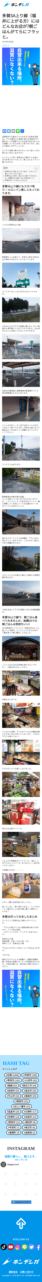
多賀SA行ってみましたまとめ (16, 180)
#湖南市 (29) (30, 1096)
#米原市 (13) (30, 1116)
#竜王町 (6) (29, 1127)
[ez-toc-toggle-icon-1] (35, 168)
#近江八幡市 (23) (21, 1106)
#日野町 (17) (30, 1111)
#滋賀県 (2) (29, 1132)
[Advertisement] (21, 106)
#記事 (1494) (12, 1075)
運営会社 (13, 1271)
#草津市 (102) (13, 1080)
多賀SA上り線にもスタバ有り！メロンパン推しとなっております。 (21, 172)
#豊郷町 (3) (13, 1132)
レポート (5, 45)
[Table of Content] (36, 168)
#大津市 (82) (30, 1080)
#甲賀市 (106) (30, 1075)
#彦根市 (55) (13, 1090)
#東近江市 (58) (29, 1085)
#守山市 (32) (13, 1096)
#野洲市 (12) (13, 1122)
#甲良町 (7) (13, 1127)
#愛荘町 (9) (30, 1122)
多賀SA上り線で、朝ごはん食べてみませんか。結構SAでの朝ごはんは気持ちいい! (21, 177)
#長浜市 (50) (30, 1090)
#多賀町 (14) (13, 1116)
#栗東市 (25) (21, 1101)
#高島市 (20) (13, 1111)
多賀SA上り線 (18, 943)
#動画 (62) (12, 1085)
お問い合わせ (26, 1271)
